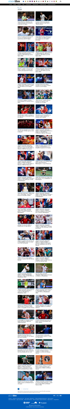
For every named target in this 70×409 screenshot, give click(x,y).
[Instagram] (57, 395)
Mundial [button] (19, 4)
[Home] (14, 1)
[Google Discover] (61, 395)
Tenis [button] (23, 4)
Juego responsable (19, 399)
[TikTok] (59, 395)
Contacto (10, 398)
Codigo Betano (56, 399)
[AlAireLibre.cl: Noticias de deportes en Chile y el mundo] (12, 395)
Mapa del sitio (50, 399)
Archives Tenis (25, 389)
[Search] (61, 1)
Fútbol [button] (14, 4)
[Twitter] (56, 395)
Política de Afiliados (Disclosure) (41, 398)
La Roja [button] (10, 4)
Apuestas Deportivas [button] (51, 4)
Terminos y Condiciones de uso (18, 398)
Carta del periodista (12, 399)
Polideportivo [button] (28, 4)
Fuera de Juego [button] (35, 4)
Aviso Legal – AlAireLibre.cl (29, 398)
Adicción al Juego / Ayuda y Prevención (40, 399)
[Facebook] (54, 395)
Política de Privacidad (28, 399)
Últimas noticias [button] (43, 4)
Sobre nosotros (50, 398)
